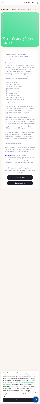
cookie (22, 373)
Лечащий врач (9, 155)
